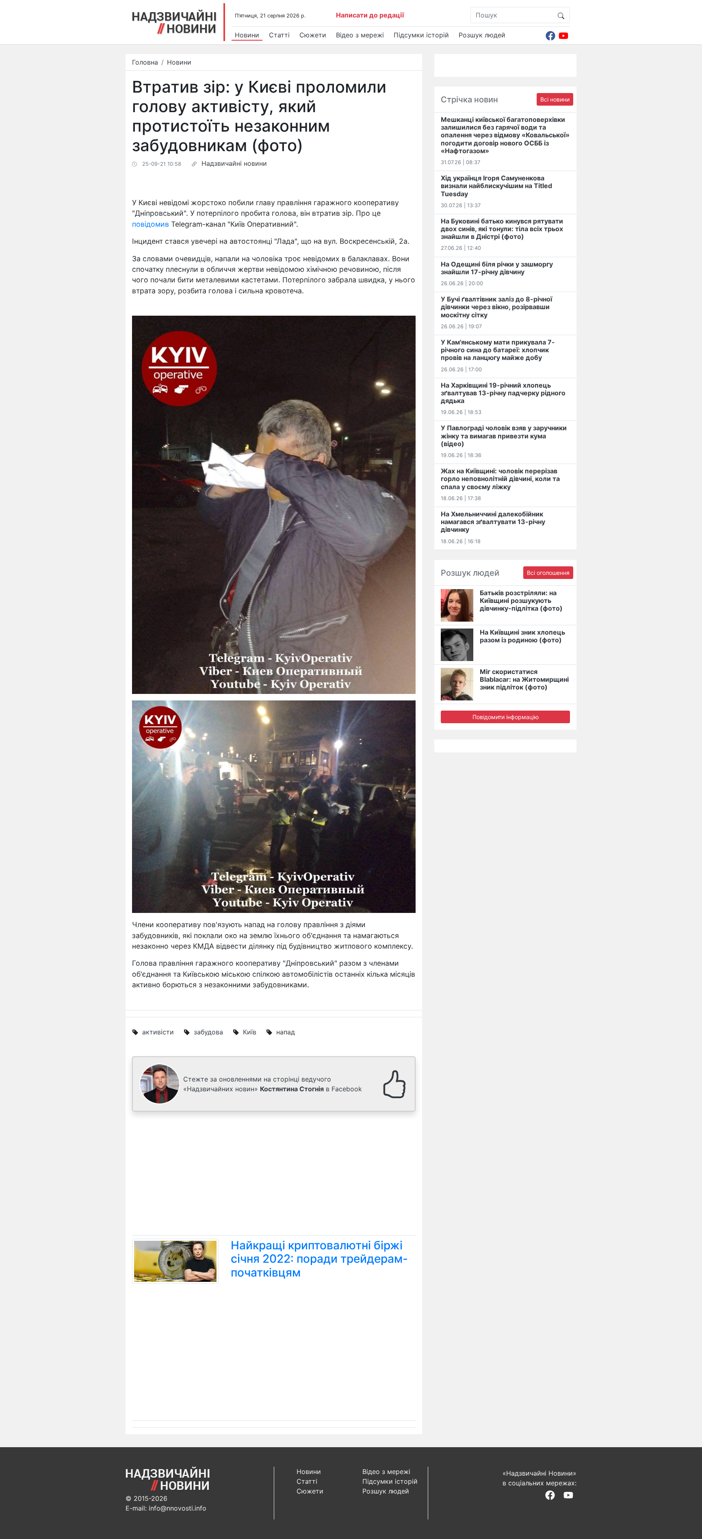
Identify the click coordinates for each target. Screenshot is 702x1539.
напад (285, 1032)
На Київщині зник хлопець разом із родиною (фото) (522, 636)
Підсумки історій (421, 35)
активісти (158, 1032)
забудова (208, 1032)
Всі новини (555, 99)
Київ (249, 1032)
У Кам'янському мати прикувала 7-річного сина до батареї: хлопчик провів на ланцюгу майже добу (498, 350)
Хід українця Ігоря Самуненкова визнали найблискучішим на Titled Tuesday (496, 185)
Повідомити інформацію (505, 716)
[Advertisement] (274, 1175)
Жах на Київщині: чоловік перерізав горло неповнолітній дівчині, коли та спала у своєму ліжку (500, 478)
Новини (247, 35)
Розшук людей (482, 35)
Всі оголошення (548, 572)
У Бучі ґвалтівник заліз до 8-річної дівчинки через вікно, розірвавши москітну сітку (496, 307)
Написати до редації (370, 15)
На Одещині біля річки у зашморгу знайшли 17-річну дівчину (497, 268)
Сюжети (312, 35)
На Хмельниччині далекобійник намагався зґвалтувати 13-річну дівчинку (493, 521)
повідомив (150, 224)
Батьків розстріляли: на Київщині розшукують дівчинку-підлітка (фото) (521, 600)
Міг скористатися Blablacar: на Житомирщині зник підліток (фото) (524, 679)
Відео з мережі (360, 35)
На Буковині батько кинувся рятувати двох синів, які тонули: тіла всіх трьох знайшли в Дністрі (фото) (502, 229)
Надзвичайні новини (234, 163)
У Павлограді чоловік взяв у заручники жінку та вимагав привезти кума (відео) (504, 435)
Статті (279, 35)
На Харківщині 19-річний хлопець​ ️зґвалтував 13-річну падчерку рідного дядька (503, 393)
